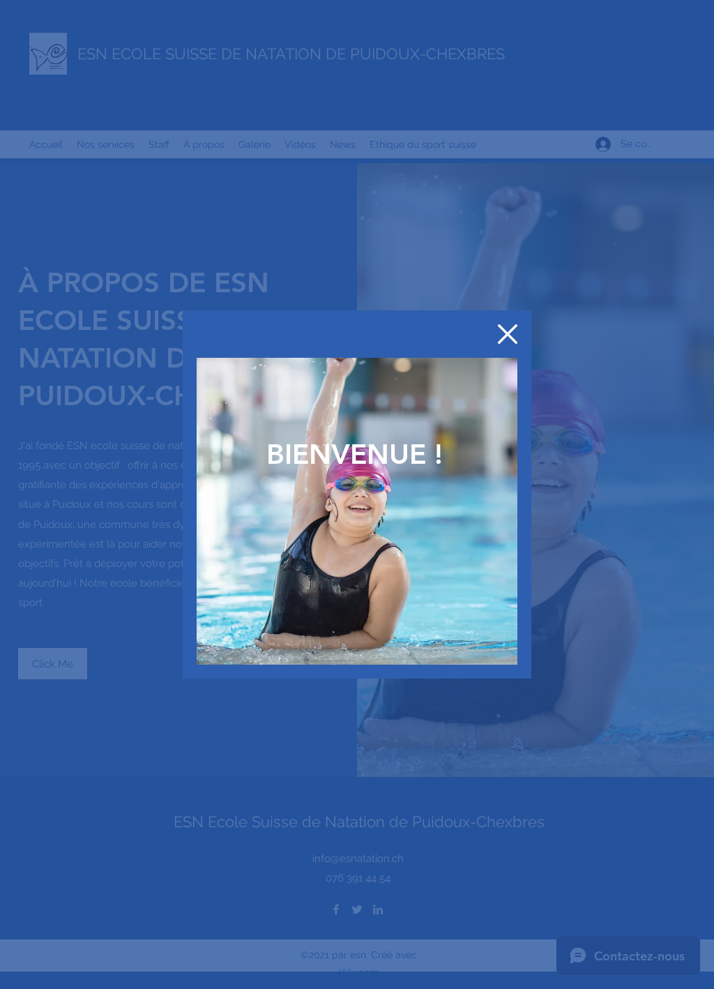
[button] (507, 334)
